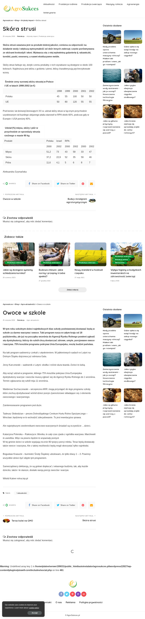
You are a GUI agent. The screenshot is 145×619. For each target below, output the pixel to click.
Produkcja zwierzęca (46, 36)
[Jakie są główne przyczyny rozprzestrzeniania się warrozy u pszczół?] (112, 111)
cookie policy (34, 608)
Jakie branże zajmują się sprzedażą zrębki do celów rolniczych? (131, 127)
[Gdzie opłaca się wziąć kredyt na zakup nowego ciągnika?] (133, 37)
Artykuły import (32, 36)
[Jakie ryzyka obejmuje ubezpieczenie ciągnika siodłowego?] (133, 76)
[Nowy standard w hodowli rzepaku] (90, 254)
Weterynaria (119, 263)
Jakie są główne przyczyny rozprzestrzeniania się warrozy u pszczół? (111, 127)
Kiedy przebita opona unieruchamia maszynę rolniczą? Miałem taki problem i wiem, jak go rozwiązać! (112, 55)
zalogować (19, 221)
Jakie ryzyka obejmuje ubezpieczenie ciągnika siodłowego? (130, 91)
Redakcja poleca (121, 259)
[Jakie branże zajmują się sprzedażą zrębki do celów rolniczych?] (133, 111)
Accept (35, 613)
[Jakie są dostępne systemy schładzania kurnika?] (19, 254)
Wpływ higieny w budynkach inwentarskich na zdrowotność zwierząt (126, 273)
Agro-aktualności (33, 320)
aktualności (22, 493)
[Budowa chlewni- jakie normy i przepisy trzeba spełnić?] (55, 254)
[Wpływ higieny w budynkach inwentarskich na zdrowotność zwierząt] (126, 254)
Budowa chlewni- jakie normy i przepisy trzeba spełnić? (52, 273)
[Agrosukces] (21, 8)
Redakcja (20, 36)
